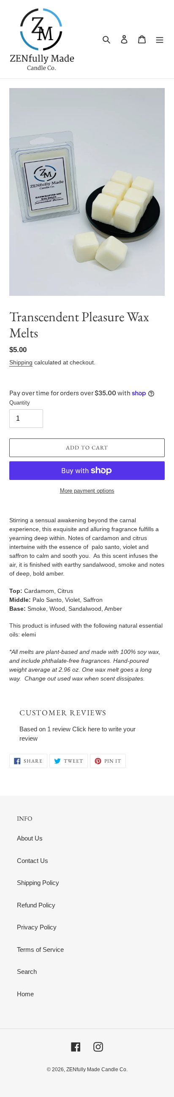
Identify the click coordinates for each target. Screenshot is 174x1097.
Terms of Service (40, 949)
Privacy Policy (37, 927)
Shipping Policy (38, 882)
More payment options (87, 491)
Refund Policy (36, 905)
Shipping (21, 362)
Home (25, 994)
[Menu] (160, 39)
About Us (30, 838)
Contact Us (32, 860)
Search (27, 971)
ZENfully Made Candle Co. (97, 1069)
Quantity (19, 403)
